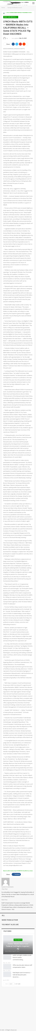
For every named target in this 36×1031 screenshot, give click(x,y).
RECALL (27, 871)
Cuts (13, 871)
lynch (16, 871)
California (9, 871)
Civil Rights (18, 940)
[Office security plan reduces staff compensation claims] (7, 967)
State (31, 871)
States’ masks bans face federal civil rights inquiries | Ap (18, 946)
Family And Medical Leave (11, 17)
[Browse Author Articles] (6, 881)
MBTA (20, 871)
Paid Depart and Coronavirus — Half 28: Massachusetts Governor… (22, 975)
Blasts (5, 871)
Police (23, 871)
